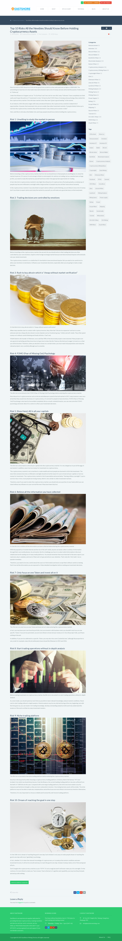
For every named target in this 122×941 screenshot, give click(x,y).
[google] (81, 892)
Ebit (90, 76)
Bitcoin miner (93, 152)
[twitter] (78, 892)
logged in (20, 902)
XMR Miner (92, 120)
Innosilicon (102, 184)
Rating (91, 101)
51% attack (93, 134)
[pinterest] (51, 927)
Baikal (98, 147)
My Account (66, 9)
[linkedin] (84, 892)
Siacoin (92, 211)
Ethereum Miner (93, 79)
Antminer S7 (93, 143)
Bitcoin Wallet (93, 55)
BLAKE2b (92, 157)
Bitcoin (105, 147)
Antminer (91, 48)
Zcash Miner (92, 123)
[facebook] (75, 892)
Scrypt (98, 202)
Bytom (91, 161)
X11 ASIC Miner (93, 117)
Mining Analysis (93, 89)
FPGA (99, 179)
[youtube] (53, 927)
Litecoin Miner (93, 82)
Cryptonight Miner (94, 73)
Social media (100, 211)
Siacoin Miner (93, 110)
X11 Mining (105, 220)
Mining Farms (93, 92)
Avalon (91, 147)
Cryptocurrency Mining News (98, 70)
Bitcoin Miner (93, 51)
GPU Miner (93, 184)
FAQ (109, 937)
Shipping (91, 107)
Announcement (93, 45)
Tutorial (81, 9)
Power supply (103, 197)
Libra (91, 188)
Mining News (93, 95)
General (106, 179)
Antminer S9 (103, 143)
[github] (56, 927)
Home (42, 9)
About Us (105, 9)
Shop (53, 9)
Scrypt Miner (93, 104)
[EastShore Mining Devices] (21, 10)
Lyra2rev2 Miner (94, 86)
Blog (93, 9)
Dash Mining (103, 170)
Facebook (92, 179)
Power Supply (93, 98)
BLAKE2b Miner (94, 58)
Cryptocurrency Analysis (18, 20)
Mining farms (93, 197)
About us (101, 134)
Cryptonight (93, 170)
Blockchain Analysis (95, 61)
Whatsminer (100, 215)
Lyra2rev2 (92, 193)
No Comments (43, 34)
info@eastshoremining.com (91, 923)
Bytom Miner (93, 64)
